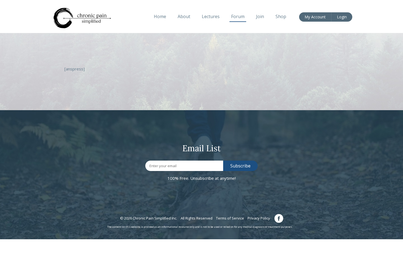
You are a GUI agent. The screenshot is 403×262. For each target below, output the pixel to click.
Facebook (278, 218)
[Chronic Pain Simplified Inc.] (85, 18)
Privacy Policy (259, 218)
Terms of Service (230, 218)
